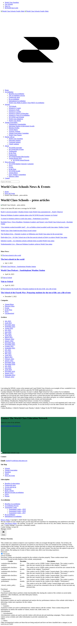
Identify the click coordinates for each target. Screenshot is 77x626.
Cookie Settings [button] (6, 527)
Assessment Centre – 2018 (17, 511)
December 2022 (10, 325)
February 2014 (9, 377)
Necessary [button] (4, 552)
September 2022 (10, 326)
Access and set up (10, 487)
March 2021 (9, 357)
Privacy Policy (5, 520)
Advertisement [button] (5, 611)
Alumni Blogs (9, 304)
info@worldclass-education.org (11, 426)
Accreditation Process (12, 505)
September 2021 (10, 348)
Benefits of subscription (12, 483)
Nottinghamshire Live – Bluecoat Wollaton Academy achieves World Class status (26, 244)
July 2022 (8, 330)
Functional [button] (4, 589)
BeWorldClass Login (11, 8)
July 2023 (8, 321)
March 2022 (9, 337)
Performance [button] (5, 596)
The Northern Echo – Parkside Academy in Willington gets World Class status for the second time (32, 234)
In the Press (8, 310)
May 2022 (8, 334)
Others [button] (3, 619)
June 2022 (8, 332)
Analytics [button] (4, 604)
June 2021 (8, 352)
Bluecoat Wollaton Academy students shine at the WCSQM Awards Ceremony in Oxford (29, 215)
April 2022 (8, 335)
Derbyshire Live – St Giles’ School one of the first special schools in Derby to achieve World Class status (34, 237)
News (7, 311)
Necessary (6, 554)
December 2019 (10, 371)
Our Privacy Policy (11, 523)
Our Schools (9, 4)
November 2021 (10, 344)
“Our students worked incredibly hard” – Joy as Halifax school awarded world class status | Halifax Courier (35, 227)
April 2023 (8, 323)
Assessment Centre (11, 507)
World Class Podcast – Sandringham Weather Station (23, 270)
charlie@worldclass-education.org (16, 460)
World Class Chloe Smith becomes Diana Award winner (18, 230)
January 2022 (9, 341)
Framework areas (10, 485)
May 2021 (8, 353)
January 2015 (9, 373)
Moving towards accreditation (14, 492)
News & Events (10, 193)
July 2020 (8, 366)
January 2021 (9, 361)
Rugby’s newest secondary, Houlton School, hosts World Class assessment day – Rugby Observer (32, 212)
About (7, 474)
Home (7, 191)
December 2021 (10, 343)
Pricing (7, 496)
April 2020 (8, 370)
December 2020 (10, 362)
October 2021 (9, 346)
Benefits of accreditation (12, 504)
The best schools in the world (12, 259)
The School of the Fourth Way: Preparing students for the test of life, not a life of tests (36, 293)
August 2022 (9, 328)
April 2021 (8, 355)
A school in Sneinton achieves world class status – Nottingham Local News (25, 218)
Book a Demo (9, 491)
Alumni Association (11, 470)
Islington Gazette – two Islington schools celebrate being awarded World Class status (27, 241)
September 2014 (10, 375)
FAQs (7, 494)
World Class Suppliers (12, 2)
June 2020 (8, 368)
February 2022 (9, 339)
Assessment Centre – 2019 (17, 509)
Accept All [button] (14, 527)
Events (7, 308)
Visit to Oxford (7, 281)
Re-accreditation (10, 514)
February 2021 (9, 359)
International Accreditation (13, 516)
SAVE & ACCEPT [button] (7, 624)
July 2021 (8, 350)
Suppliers (8, 472)
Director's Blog (9, 306)
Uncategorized (9, 313)
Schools (7, 468)
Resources (8, 489)
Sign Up (7, 6)
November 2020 (10, 364)
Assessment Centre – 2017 (17, 513)
